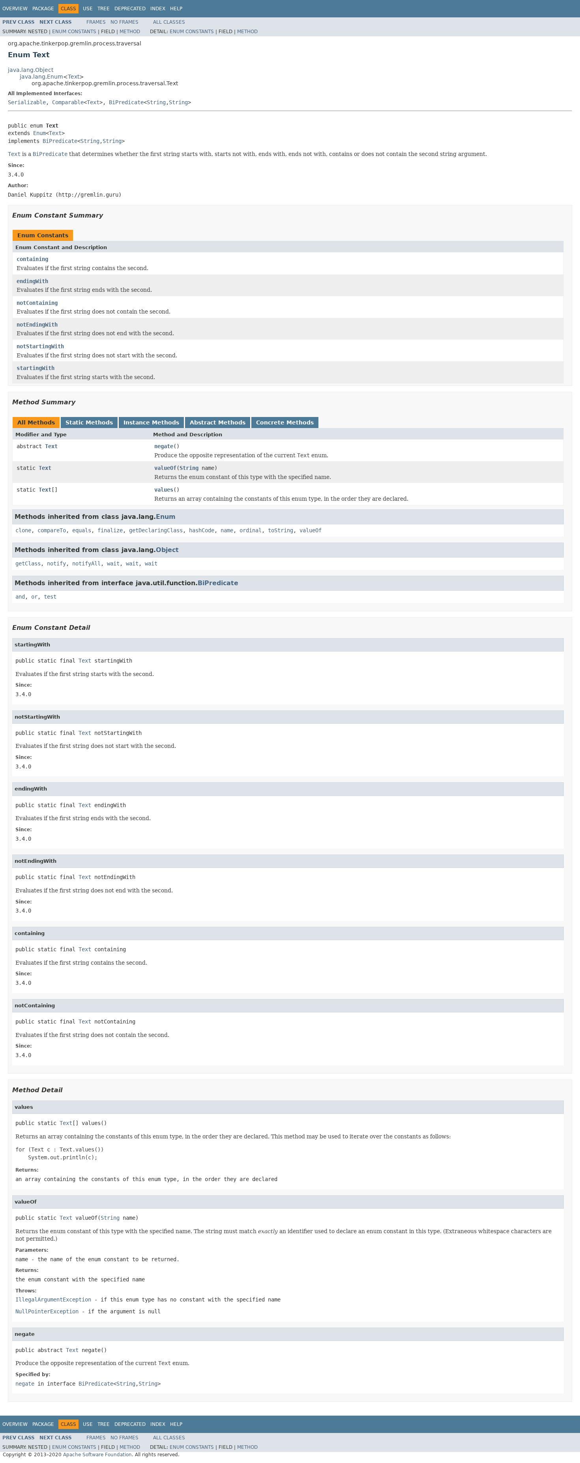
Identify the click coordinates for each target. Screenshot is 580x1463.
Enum (39, 133)
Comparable (68, 102)
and (20, 596)
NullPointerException (47, 1311)
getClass (28, 563)
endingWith (32, 281)
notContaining (37, 303)
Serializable (27, 102)
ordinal (250, 530)
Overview (15, 8)
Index (157, 8)
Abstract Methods (217, 422)
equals (81, 530)
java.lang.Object (30, 70)
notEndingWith (37, 324)
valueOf (165, 468)
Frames (96, 22)
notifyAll (86, 563)
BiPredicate (126, 102)
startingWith (35, 368)
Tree (103, 8)
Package (43, 8)
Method (130, 31)
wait (113, 563)
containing (32, 259)
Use (88, 8)
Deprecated (130, 8)
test (50, 596)
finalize (110, 530)
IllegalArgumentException (53, 1299)
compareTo (51, 530)
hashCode (201, 530)
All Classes (169, 22)
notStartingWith (40, 346)
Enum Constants (74, 31)
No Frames (124, 22)
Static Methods (89, 422)
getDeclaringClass (156, 530)
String (156, 102)
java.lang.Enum (41, 76)
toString (280, 530)
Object (167, 550)
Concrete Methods (285, 422)
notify (56, 563)
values (163, 489)
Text (73, 76)
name (227, 530)
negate (163, 446)
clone (23, 530)
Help (176, 8)
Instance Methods (151, 422)
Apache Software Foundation (97, 1454)
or (34, 596)
